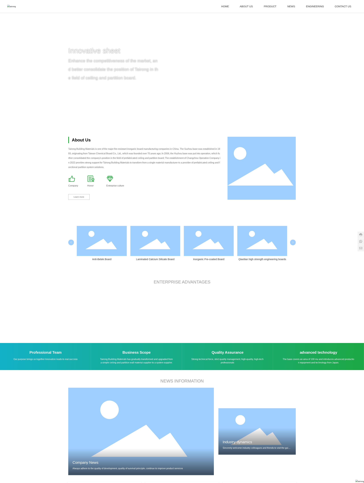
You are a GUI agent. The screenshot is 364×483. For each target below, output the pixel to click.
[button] (357, 63)
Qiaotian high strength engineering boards (262, 259)
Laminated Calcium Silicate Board (155, 259)
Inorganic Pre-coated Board (208, 259)
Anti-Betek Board (101, 259)
